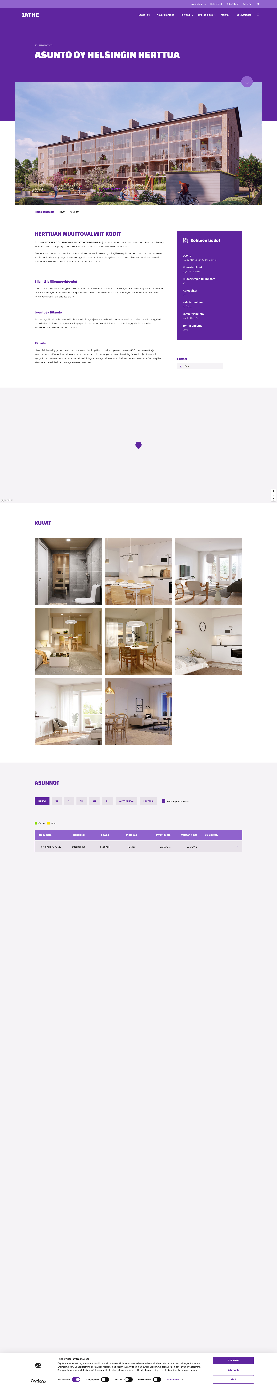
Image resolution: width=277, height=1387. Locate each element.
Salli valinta (233, 1370)
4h (94, 801)
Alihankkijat (233, 4)
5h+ (108, 801)
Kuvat (62, 212)
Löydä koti (144, 15)
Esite (187, 366)
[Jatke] (30, 15)
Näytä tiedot (173, 1379)
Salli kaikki (233, 1360)
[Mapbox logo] (7, 500)
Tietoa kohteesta (44, 212)
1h (57, 801)
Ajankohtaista (198, 4)
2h (69, 801)
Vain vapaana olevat (178, 801)
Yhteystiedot (244, 15)
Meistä (225, 15)
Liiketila (148, 801)
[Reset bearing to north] (273, 499)
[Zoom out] (273, 495)
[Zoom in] (273, 491)
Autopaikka (126, 801)
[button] (258, 15)
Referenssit (216, 4)
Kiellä (233, 1379)
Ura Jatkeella (205, 15)
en (258, 4)
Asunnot (74, 212)
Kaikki (42, 801)
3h (81, 801)
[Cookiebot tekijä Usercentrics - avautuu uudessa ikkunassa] (38, 1381)
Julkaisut (247, 4)
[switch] (105, 1379)
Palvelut (185, 15)
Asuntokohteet (165, 15)
